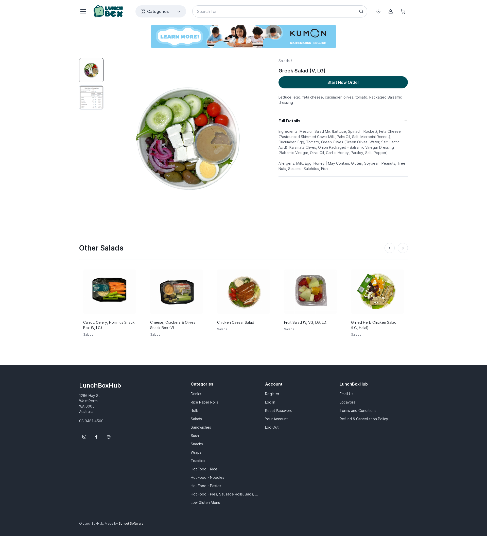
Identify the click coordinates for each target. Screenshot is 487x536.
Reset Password (278, 410)
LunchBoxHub (100, 385)
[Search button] (361, 11)
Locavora (347, 402)
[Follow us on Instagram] (84, 437)
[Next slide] (403, 248)
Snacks (197, 444)
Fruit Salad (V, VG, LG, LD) (306, 322)
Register (272, 394)
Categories (158, 11)
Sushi (195, 435)
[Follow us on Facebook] (96, 437)
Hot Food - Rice (204, 469)
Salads (196, 419)
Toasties (198, 460)
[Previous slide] (390, 248)
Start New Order (343, 82)
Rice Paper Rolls (204, 402)
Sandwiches (201, 427)
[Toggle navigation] (83, 11)
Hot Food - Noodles (207, 477)
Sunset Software (131, 523)
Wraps (196, 452)
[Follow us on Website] (108, 437)
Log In (270, 402)
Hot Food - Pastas (206, 486)
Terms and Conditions (358, 410)
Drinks (196, 394)
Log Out (272, 427)
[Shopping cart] (403, 11)
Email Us (346, 394)
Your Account (276, 419)
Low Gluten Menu (205, 502)
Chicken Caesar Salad (235, 322)
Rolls (195, 410)
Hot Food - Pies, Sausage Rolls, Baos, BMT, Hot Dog (225, 494)
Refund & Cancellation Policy (364, 419)
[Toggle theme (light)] (378, 11)
